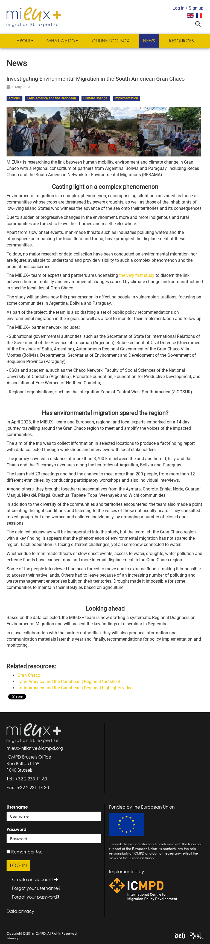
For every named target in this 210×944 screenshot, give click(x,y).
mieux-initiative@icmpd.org (35, 748)
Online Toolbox (110, 40)
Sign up (196, 8)
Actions (14, 98)
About (23, 40)
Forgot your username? (36, 888)
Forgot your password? (35, 897)
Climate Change (95, 98)
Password (17, 829)
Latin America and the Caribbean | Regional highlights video (75, 687)
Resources (181, 40)
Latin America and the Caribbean (52, 98)
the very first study (137, 275)
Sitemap (13, 938)
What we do (61, 40)
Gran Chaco (29, 675)
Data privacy (20, 911)
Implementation (126, 98)
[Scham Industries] (178, 935)
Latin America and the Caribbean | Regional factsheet (69, 681)
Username (17, 807)
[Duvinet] (194, 935)
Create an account (33, 879)
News (149, 40)
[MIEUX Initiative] (34, 16)
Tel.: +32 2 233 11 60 (27, 779)
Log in (179, 8)
